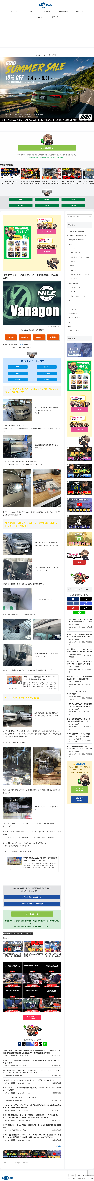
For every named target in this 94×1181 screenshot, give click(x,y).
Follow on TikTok (33, 1017)
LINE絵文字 (46, 252)
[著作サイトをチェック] (19, 1044)
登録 (79, 562)
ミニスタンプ (46, 231)
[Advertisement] (47, 34)
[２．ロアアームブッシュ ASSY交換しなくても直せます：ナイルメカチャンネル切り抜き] (32, 975)
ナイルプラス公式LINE (79, 789)
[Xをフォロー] (24, 1044)
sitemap (72, 1175)
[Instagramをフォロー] (32, 1044)
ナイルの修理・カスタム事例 (12, 933)
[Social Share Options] (4, 986)
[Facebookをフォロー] (28, 1044)
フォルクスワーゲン (27, 933)
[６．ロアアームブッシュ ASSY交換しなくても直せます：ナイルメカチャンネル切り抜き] (52, 1000)
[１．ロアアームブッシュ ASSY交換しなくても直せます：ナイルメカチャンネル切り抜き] (13, 975)
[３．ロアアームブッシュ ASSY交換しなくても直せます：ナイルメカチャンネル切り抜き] (52, 975)
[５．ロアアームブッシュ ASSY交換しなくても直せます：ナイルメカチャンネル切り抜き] (32, 1000)
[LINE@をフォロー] (45, 1044)
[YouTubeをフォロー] (36, 1044)
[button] (90, 176)
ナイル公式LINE (47, 148)
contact (78, 1175)
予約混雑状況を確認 (79, 799)
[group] (10, 176)
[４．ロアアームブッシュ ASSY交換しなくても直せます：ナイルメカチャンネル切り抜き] (13, 1000)
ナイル (20, 344)
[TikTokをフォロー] (40, 1044)
